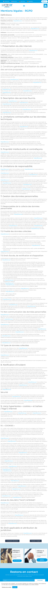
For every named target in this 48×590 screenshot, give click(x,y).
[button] (24, 5)
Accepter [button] (15, 587)
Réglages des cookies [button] (6, 587)
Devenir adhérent (42, 560)
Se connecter (17, 560)
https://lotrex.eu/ (18, 20)
